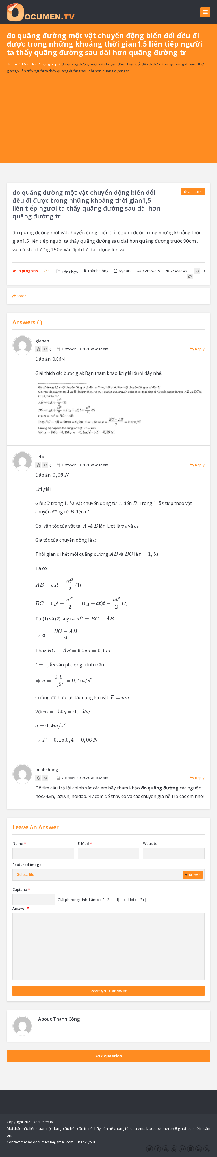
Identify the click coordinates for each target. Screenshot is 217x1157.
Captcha (21, 889)
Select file (25, 874)
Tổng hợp (49, 64)
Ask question (108, 1055)
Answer (20, 908)
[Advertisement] (108, 123)
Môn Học (29, 64)
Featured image (27, 864)
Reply (200, 348)
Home (12, 64)
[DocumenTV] (41, 12)
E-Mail (85, 843)
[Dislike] (197, 271)
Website (150, 843)
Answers (151, 270)
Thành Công (98, 270)
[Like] (190, 276)
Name (19, 843)
